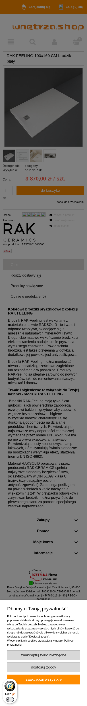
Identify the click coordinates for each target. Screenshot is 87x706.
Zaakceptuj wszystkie (44, 679)
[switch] (10, 699)
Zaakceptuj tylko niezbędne (43, 655)
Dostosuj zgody (43, 667)
